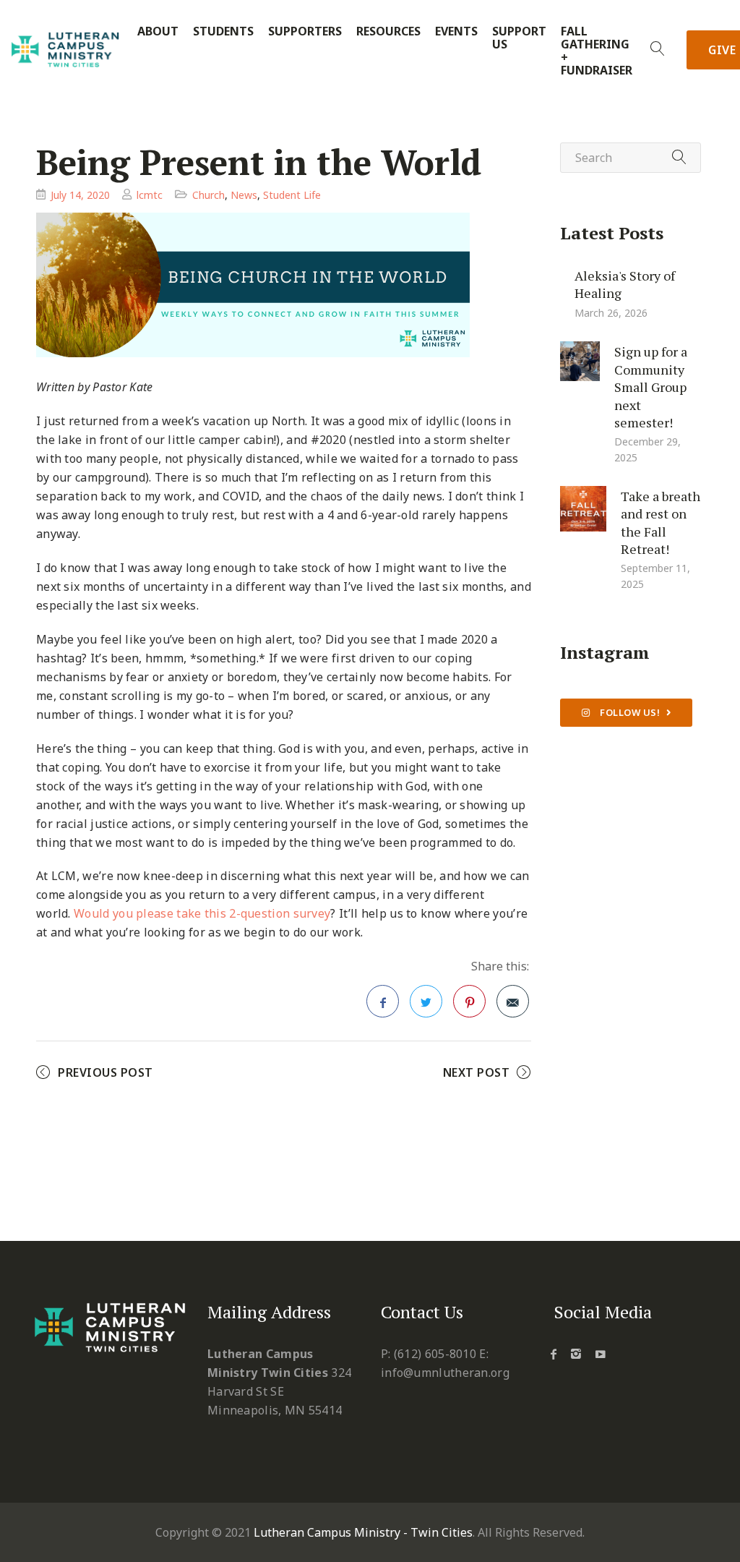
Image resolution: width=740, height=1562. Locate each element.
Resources (388, 31)
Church (208, 195)
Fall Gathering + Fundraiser (596, 51)
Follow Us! (629, 712)
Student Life (292, 195)
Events (456, 31)
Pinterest (469, 1001)
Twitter (426, 1001)
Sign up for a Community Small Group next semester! (650, 387)
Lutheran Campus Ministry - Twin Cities (363, 1532)
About (157, 31)
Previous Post (105, 1072)
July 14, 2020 (80, 195)
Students (223, 31)
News (244, 195)
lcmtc (150, 195)
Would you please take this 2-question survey (202, 913)
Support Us (519, 38)
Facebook (382, 1001)
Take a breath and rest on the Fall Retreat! (660, 522)
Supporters (305, 31)
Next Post (476, 1072)
